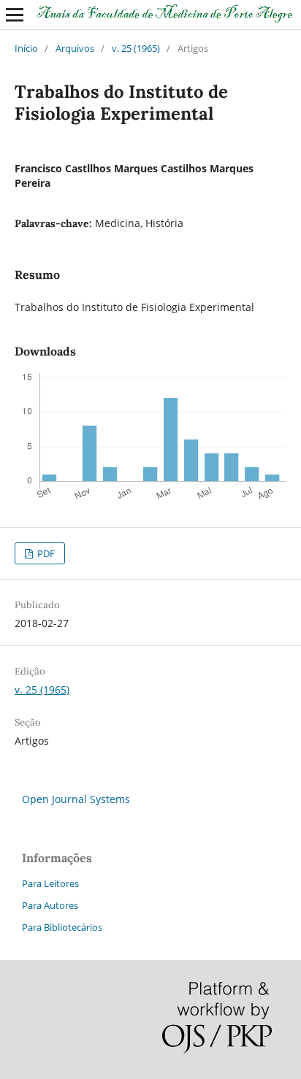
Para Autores (50, 905)
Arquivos (75, 48)
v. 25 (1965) (136, 48)
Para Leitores (50, 883)
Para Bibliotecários (62, 927)
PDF (45, 553)
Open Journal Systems (76, 799)
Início (26, 48)
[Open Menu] (14, 14)
